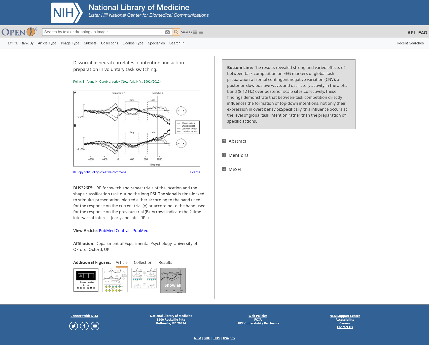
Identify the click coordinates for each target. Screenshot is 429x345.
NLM (197, 338)
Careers (345, 323)
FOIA (258, 319)
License (195, 172)
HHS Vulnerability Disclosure (258, 323)
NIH (207, 338)
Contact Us (345, 327)
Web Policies (258, 316)
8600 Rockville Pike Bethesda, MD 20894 (171, 321)
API (411, 32)
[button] (27, 43)
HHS (217, 338)
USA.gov (229, 338)
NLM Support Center (345, 316)
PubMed (140, 230)
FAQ (422, 32)
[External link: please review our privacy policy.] (73, 326)
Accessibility (345, 319)
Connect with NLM (84, 316)
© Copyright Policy (86, 172)
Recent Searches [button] (410, 42)
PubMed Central (114, 230)
